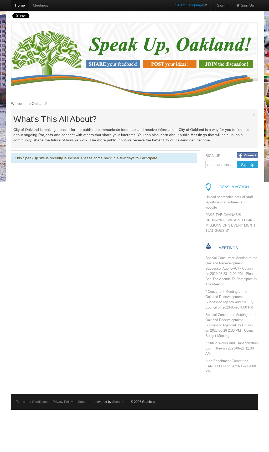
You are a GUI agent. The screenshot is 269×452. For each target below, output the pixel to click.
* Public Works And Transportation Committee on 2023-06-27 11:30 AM (231, 348)
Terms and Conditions (32, 402)
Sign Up (247, 5)
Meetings (40, 5)
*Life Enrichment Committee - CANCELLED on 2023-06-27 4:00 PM (230, 366)
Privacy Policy (63, 402)
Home (20, 5)
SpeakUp (119, 402)
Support (83, 402)
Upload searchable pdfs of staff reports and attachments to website (229, 202)
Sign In (223, 5)
